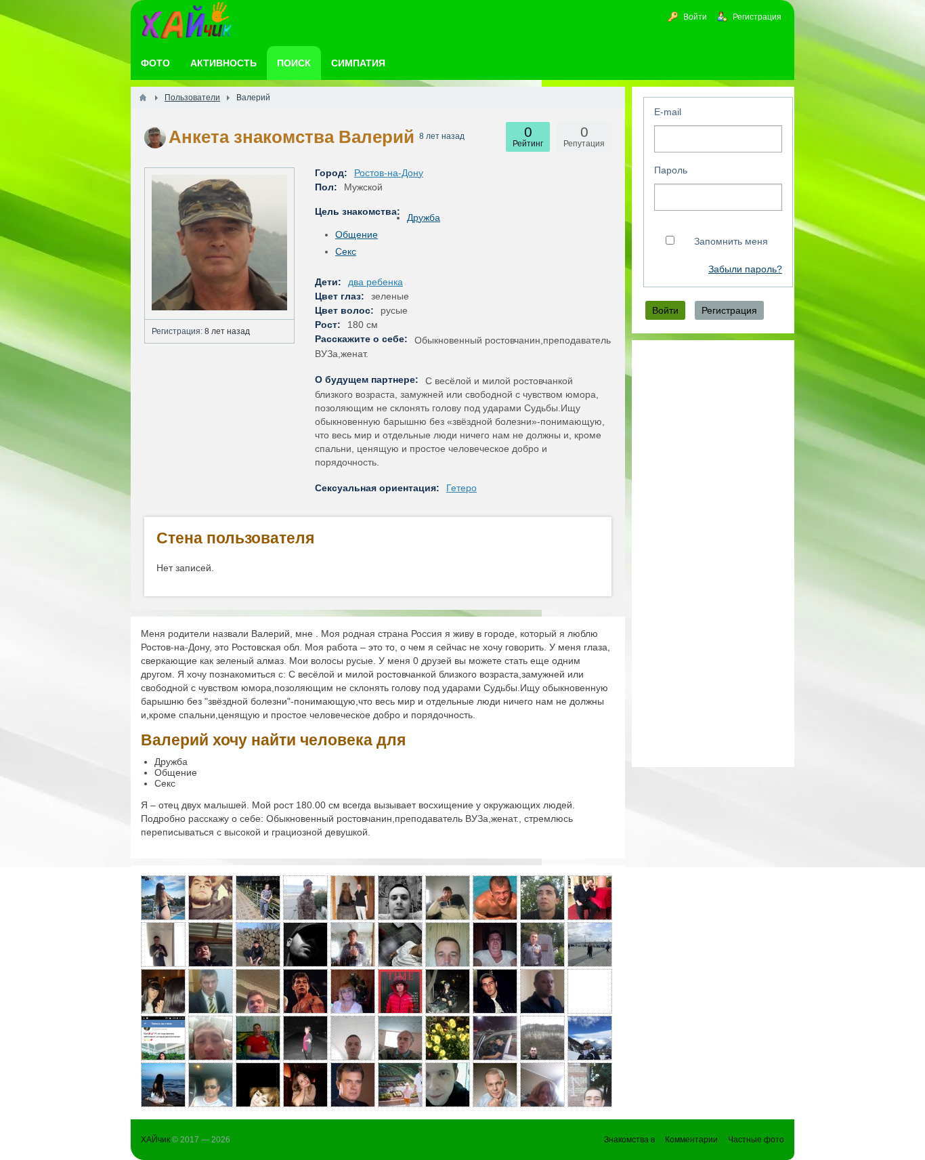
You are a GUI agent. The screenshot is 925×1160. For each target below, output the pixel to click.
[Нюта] (163, 991)
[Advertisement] (713, 553)
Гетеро (461, 487)
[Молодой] (542, 944)
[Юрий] (400, 1084)
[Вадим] (305, 1038)
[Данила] (495, 1084)
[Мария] (447, 1038)
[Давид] (495, 991)
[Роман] (589, 1038)
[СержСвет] (495, 944)
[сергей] (352, 897)
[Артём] (305, 897)
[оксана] (447, 991)
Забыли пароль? (745, 269)
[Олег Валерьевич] (352, 1038)
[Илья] (305, 991)
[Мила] (163, 1084)
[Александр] (210, 944)
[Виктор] (542, 991)
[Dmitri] (305, 944)
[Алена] (589, 944)
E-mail (667, 111)
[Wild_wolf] (400, 991)
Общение (356, 234)
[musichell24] (589, 1084)
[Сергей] (447, 944)
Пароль (670, 170)
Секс (345, 251)
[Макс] (258, 991)
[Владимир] (589, 897)
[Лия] (258, 1084)
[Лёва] (163, 1038)
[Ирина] (542, 1084)
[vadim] (258, 1038)
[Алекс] (495, 897)
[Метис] (210, 897)
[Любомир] (163, 944)
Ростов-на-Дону (388, 172)
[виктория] (352, 991)
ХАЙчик (155, 1139)
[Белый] (400, 897)
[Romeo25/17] (495, 1038)
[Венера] (589, 991)
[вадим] (400, 1038)
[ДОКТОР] (352, 1084)
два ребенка (375, 281)
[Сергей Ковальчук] (352, 944)
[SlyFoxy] (400, 944)
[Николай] (258, 944)
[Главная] (142, 97)
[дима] (447, 897)
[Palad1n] (542, 897)
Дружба (423, 217)
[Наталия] (258, 897)
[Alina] (163, 897)
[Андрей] (210, 1038)
